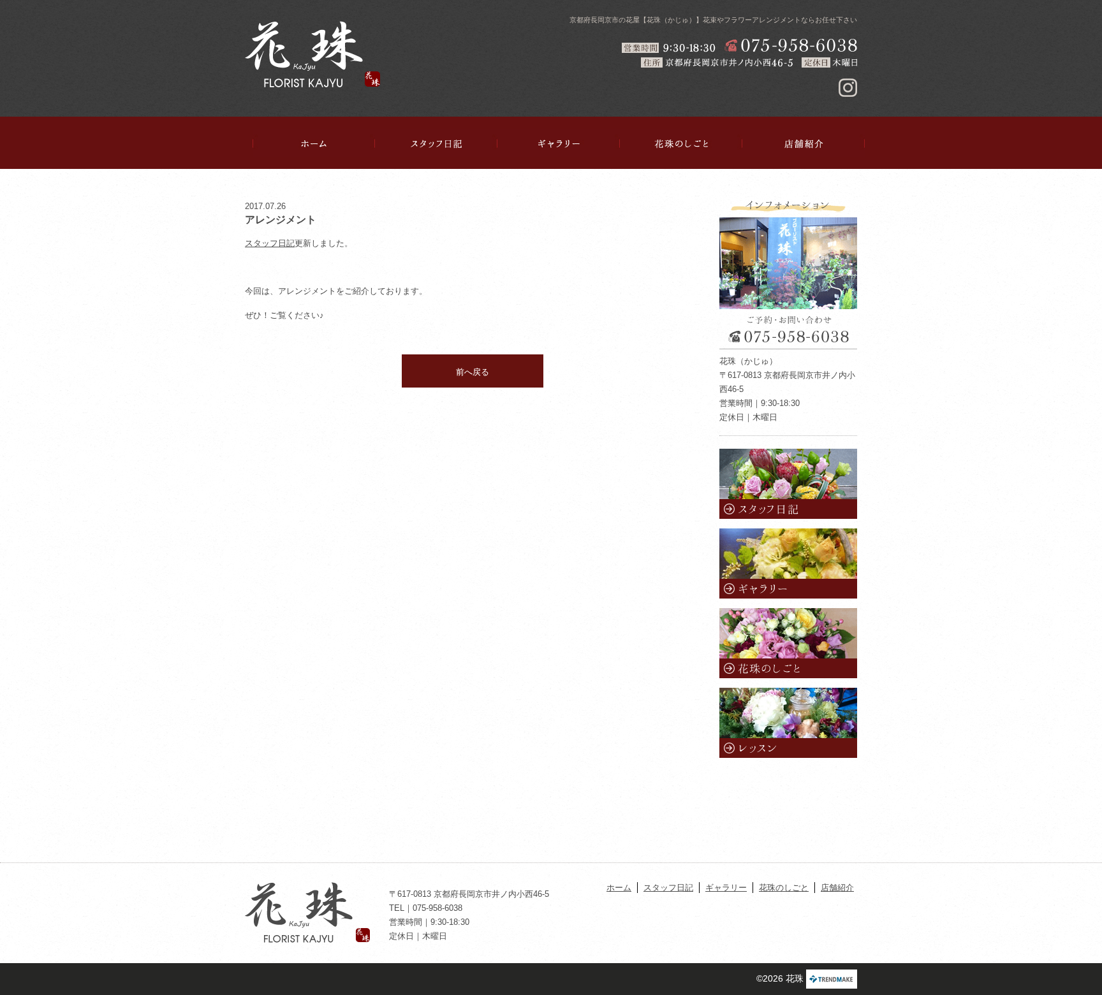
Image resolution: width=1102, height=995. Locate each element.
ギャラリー (558, 143)
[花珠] (312, 54)
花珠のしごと (681, 143)
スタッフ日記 (436, 143)
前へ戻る (472, 372)
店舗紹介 (803, 143)
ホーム (314, 143)
